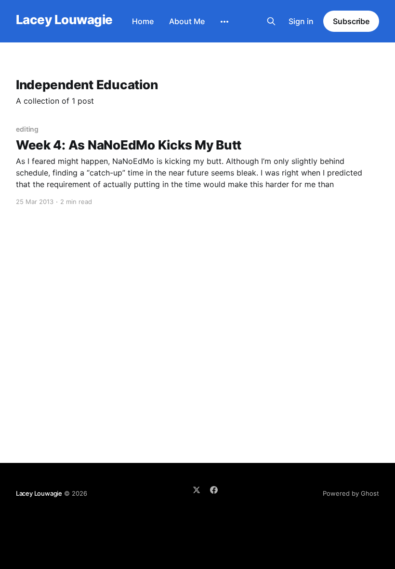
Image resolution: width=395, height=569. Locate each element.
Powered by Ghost (351, 493)
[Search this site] (271, 21)
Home (143, 21)
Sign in (301, 21)
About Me (187, 21)
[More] (224, 21)
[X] (196, 490)
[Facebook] (214, 490)
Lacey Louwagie (64, 20)
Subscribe (351, 21)
